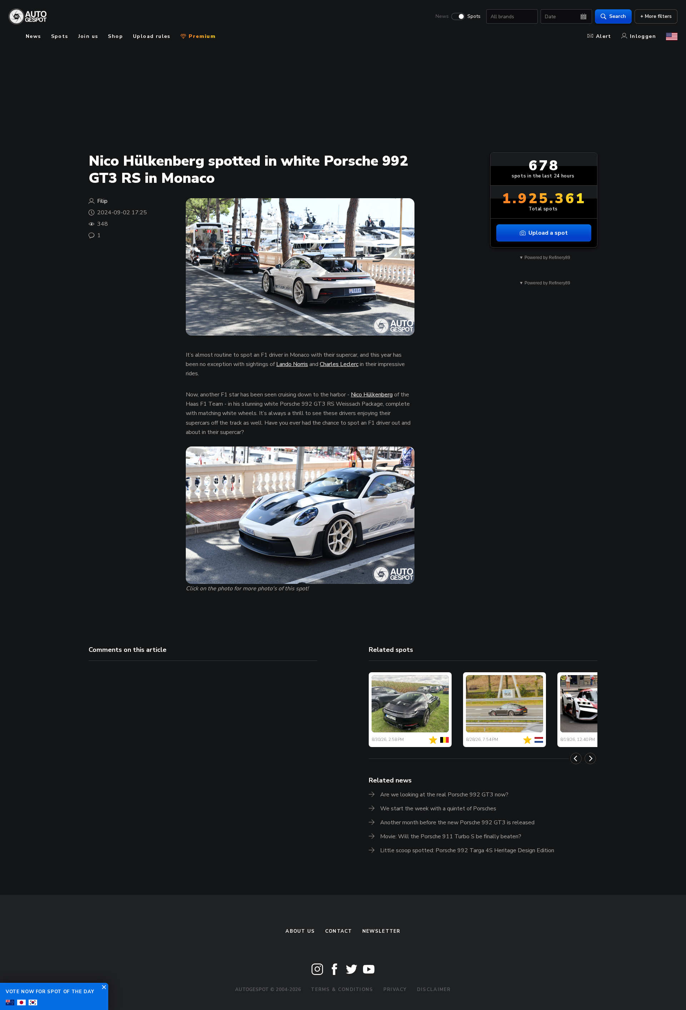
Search (617, 16)
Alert (603, 36)
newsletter (381, 931)
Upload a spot (548, 233)
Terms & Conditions (342, 989)
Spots (474, 16)
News (442, 16)
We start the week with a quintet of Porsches (438, 809)
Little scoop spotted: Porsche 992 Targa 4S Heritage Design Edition (467, 850)
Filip (102, 201)
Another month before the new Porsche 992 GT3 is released (457, 822)
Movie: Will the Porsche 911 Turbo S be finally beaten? (450, 836)
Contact (338, 931)
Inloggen (643, 36)
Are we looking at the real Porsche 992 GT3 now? (444, 795)
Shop (115, 36)
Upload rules (151, 36)
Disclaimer (434, 989)
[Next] (590, 758)
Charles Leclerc (339, 364)
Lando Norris (292, 364)
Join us (88, 36)
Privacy (395, 989)
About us (300, 931)
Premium (201, 36)
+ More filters (656, 16)
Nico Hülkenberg (372, 395)
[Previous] (576, 758)
